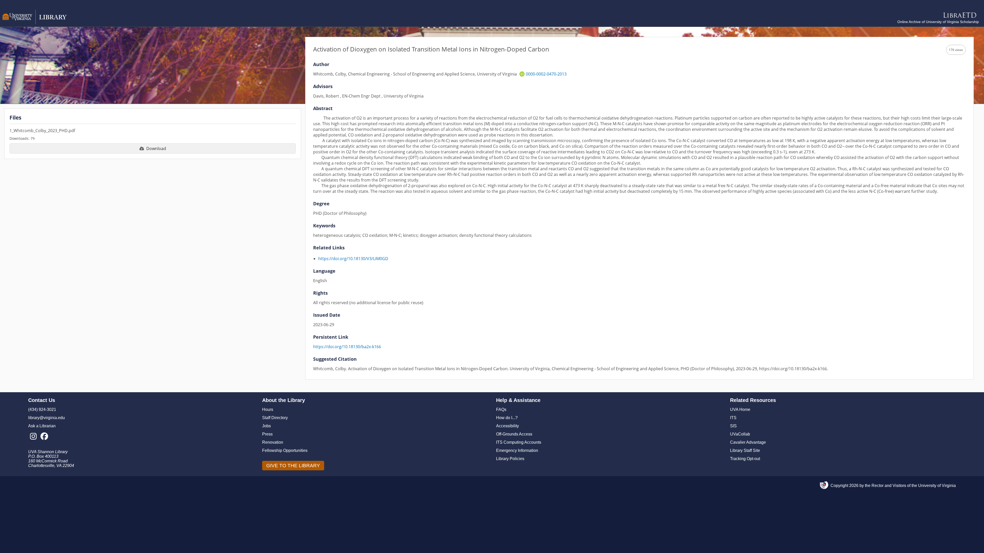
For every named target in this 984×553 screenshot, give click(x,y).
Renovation (272, 442)
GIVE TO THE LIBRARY (293, 465)
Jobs (266, 426)
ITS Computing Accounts (518, 442)
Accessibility (507, 426)
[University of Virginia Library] (35, 23)
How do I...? (507, 418)
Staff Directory (275, 418)
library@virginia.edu (46, 418)
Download (156, 148)
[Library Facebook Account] (44, 436)
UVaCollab (740, 434)
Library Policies (510, 458)
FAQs (501, 409)
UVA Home (740, 409)
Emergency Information (517, 450)
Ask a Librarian (42, 426)
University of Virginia (937, 485)
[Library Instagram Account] (33, 436)
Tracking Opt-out (745, 458)
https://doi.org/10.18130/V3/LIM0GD (353, 258)
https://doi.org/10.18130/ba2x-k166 (347, 346)
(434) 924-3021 (42, 409)
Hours (267, 409)
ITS (733, 418)
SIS (733, 426)
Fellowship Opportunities (285, 450)
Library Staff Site (745, 450)
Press (267, 434)
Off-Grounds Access (514, 434)
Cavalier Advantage (748, 442)
